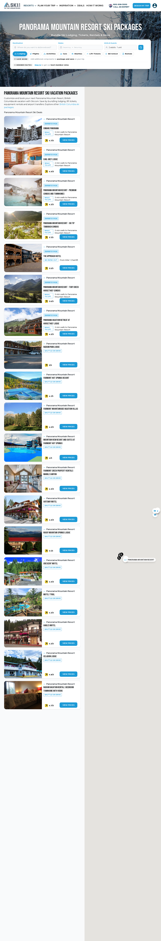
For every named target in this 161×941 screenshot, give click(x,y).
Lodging (21, 54)
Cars (65, 54)
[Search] (140, 47)
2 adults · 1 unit (115, 47)
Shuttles (78, 54)
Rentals (128, 54)
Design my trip (141, 6)
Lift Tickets (95, 54)
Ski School (113, 54)
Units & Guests (110, 43)
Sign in (38, 65)
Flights (36, 54)
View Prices (68, 140)
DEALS (80, 5)
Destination (18, 43)
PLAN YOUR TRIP (46, 5)
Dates (60, 43)
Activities (51, 54)
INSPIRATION (66, 5)
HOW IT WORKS (94, 5)
